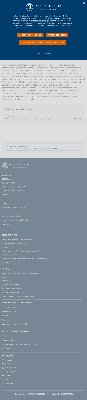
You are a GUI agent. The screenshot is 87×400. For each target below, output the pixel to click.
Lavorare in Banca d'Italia (11, 216)
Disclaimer (6, 316)
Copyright (6, 320)
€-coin (4, 277)
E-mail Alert (9, 383)
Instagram (8, 360)
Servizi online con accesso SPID (14, 207)
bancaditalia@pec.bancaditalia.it (18, 187)
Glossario (5, 224)
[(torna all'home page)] (16, 166)
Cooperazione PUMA (10, 285)
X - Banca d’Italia (11, 368)
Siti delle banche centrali (11, 289)
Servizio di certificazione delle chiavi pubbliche (20, 344)
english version (43, 54)
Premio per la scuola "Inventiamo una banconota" (20, 251)
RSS (6, 379)
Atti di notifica (7, 349)
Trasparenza (6, 336)
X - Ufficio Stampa (11, 372)
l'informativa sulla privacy (40, 21)
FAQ (3, 229)
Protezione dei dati (9, 340)
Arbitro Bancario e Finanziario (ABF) (15, 243)
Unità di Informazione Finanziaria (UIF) (16, 239)
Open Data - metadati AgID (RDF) (14, 324)
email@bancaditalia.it (15, 191)
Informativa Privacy (9, 307)
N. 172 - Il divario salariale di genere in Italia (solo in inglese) (29, 119)
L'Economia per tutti (9, 255)
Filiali (4, 212)
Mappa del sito (7, 203)
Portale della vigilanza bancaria (13, 292)
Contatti (5, 195)
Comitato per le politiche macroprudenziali (18, 296)
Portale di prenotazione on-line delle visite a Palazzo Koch (24, 259)
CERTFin (5, 281)
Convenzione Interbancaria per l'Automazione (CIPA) (21, 273)
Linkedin (8, 376)
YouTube (8, 364)
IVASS (4, 247)
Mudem (5, 263)
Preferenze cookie (9, 311)
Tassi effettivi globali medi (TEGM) (15, 220)
